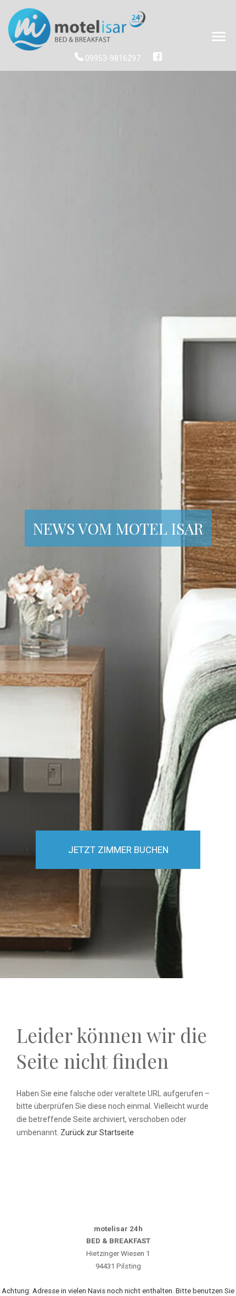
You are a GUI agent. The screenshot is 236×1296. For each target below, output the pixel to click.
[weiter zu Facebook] (157, 58)
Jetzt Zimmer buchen (118, 849)
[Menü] (218, 37)
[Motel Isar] (76, 30)
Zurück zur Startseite (97, 1132)
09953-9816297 (112, 58)
